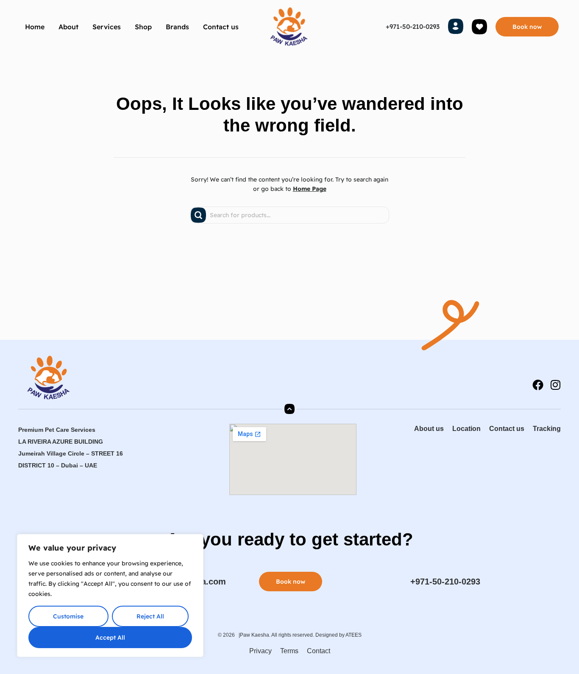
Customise (68, 616)
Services (106, 26)
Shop (143, 26)
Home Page (309, 189)
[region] (110, 595)
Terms (289, 650)
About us (429, 428)
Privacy (260, 650)
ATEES (353, 635)
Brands (177, 26)
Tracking (547, 428)
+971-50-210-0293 (413, 26)
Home (35, 26)
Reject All (150, 616)
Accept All (110, 637)
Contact (318, 650)
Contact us (221, 26)
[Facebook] (537, 384)
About (68, 26)
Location (466, 428)
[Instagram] (555, 384)
